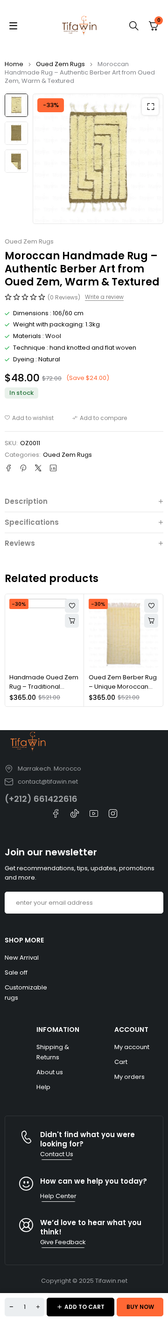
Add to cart (84, 1307)
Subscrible (152, 903)
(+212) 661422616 (41, 799)
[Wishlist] (29, 418)
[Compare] (99, 418)
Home (14, 64)
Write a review (104, 297)
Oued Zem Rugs (60, 64)
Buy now (140, 1307)
